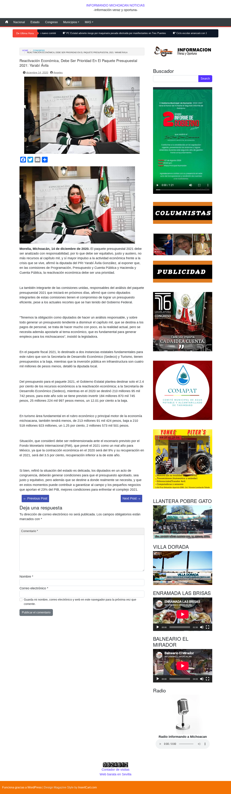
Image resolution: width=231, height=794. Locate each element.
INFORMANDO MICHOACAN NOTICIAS (115, 5)
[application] (182, 614)
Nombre (26, 576)
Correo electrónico (33, 588)
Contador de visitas (115, 769)
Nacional (19, 22)
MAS (88, 22)
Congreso (51, 22)
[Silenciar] (202, 627)
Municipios (70, 22)
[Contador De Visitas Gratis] (115, 764)
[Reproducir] (158, 627)
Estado (35, 22)
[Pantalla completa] (207, 627)
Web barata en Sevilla (115, 774)
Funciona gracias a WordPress (22, 787)
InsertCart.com (87, 787)
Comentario (29, 531)
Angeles (58, 72)
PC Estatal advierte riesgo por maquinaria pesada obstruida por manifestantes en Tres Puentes (80, 33)
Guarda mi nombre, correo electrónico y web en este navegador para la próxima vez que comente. (80, 601)
